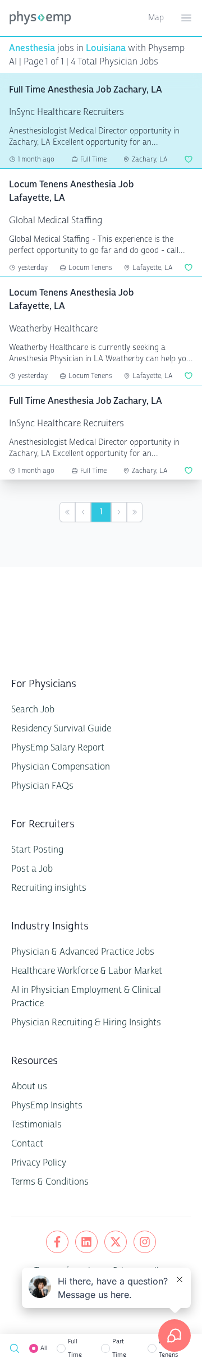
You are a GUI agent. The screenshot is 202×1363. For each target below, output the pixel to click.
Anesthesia (32, 48)
